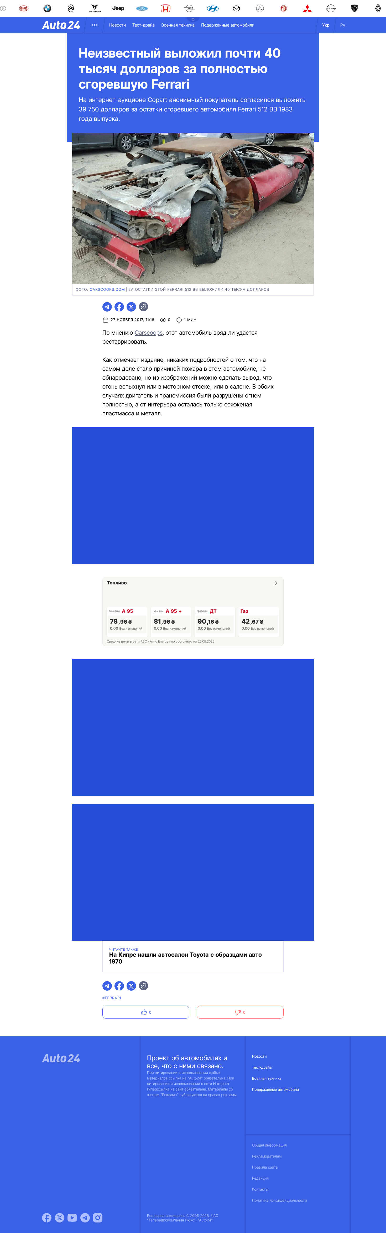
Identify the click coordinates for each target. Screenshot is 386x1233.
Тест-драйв (143, 25)
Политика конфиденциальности (279, 1200)
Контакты (260, 1189)
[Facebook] (46, 1217)
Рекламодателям (267, 1156)
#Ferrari (111, 998)
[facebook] (119, 307)
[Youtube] (72, 1217)
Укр (326, 25)
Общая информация (269, 1145)
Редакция (260, 1178)
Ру (342, 25)
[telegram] (107, 307)
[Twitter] (59, 1217)
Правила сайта (265, 1167)
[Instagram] (97, 1217)
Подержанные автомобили (227, 25)
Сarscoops (149, 332)
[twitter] (131, 307)
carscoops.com (107, 289)
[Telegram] (85, 1217)
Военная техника (178, 25)
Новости (117, 25)
